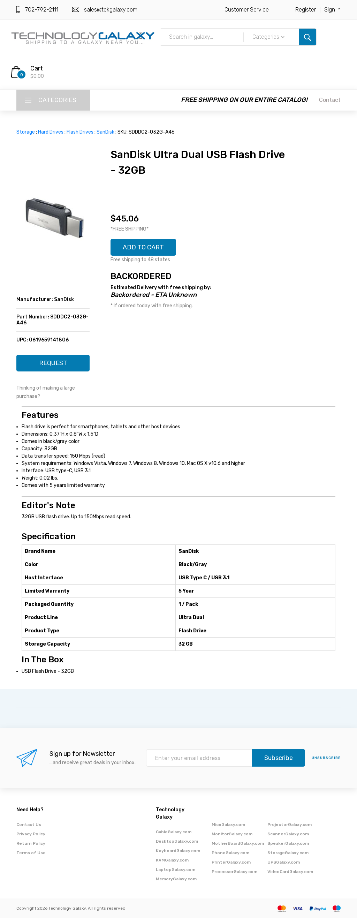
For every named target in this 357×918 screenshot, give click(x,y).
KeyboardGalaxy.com (178, 850)
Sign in (332, 9)
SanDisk (105, 132)
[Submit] (307, 37)
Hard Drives (50, 132)
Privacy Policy (30, 834)
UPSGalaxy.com (283, 862)
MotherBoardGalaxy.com (238, 843)
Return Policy (30, 843)
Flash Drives (80, 132)
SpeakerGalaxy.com (288, 843)
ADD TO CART (143, 247)
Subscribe (278, 758)
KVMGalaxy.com (172, 860)
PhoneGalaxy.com (230, 852)
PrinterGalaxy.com (231, 862)
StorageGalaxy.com (288, 852)
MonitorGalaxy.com (232, 834)
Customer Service (247, 9)
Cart (36, 68)
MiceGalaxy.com (228, 824)
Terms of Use (31, 852)
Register (305, 9)
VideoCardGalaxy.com (290, 871)
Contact (330, 100)
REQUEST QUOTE (53, 365)
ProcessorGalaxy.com (234, 871)
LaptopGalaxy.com (175, 869)
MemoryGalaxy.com (176, 878)
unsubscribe (326, 758)
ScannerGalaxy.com (288, 834)
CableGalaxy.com (173, 831)
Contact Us (28, 824)
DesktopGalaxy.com (177, 841)
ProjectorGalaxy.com (289, 824)
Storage (25, 132)
